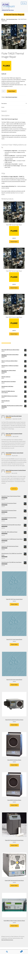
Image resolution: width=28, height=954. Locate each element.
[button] (25, 26)
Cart (18, 951)
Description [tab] (4, 103)
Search (7, 952)
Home (4, 19)
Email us (17, 192)
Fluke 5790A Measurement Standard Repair (16, 470)
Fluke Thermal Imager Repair (11, 19)
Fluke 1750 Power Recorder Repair (14, 416)
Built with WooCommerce (7, 939)
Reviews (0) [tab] (4, 111)
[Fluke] (6, 66)
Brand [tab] (2, 107)
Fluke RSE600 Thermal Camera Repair (14, 452)
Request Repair (11, 91)
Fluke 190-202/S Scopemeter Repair (14, 433)
